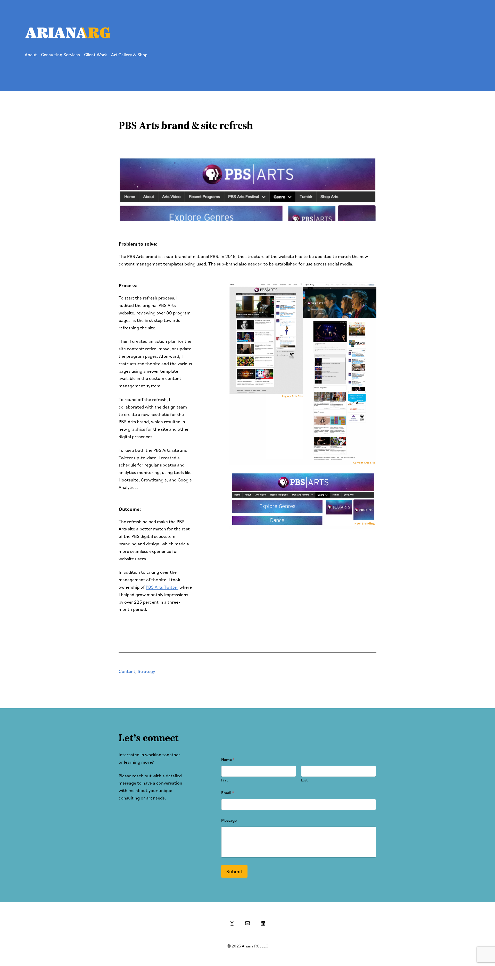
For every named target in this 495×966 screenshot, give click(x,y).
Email (227, 792)
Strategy (146, 671)
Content (127, 671)
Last (304, 780)
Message (229, 820)
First (224, 780)
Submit (234, 871)
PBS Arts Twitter (162, 587)
